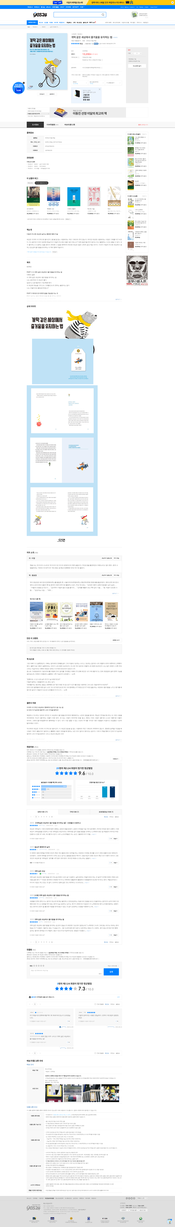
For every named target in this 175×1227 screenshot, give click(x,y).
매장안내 (61, 22)
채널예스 (69, 22)
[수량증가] (141, 53)
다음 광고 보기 (147, 17)
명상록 (137, 181)
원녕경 (77, 40)
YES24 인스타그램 (134, 1198)
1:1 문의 (68, 1114)
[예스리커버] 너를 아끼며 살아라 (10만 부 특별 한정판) (140, 160)
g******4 (63, 1027)
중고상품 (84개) (93, 82)
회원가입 (126, 7)
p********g (63, 1048)
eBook (74, 82)
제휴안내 (81, 1198)
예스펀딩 (79, 22)
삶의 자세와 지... (54, 27)
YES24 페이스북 (129, 1198)
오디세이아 (30, 209)
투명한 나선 (50, 209)
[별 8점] (41, 965)
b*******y (42, 825)
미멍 (72, 40)
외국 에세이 (42, 166)
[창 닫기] (99, 89)
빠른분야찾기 (32, 22)
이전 (33, 816)
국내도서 (35, 27)
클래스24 (85, 22)
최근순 (106, 817)
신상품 (46, 22)
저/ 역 (76, 40)
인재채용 (35, 1198)
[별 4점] (36, 965)
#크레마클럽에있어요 (41, 183)
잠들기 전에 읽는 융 (96, 624)
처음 (31, 816)
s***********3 (43, 849)
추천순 (111, 817)
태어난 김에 (86, 95)
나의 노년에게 (139, 209)
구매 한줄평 (100, 1004)
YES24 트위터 (132, 1198)
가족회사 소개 (142, 1198)
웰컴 (29, 27)
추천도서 (139, 22)
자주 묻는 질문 (133, 1210)
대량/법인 (145, 22)
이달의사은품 (125, 22)
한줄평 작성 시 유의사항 (118, 966)
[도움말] (78, 57)
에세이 (44, 27)
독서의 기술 (91, 209)
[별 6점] (39, 965)
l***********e (111, 1027)
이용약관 (41, 1198)
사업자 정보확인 (81, 1209)
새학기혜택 (108, 22)
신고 (56, 825)
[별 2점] (34, 965)
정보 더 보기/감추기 (84, 44)
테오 (109, 209)
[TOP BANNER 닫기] (172, 2)
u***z (41, 922)
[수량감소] (132, 53)
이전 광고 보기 (146, 17)
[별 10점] (43, 965)
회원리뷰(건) (89, 43)
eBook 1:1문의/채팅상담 (139, 1207)
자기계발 (36, 168)
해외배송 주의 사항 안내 (137, 59)
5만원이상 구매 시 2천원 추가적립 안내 (102, 60)
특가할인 (132, 22)
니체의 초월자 (71, 209)
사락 (74, 22)
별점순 (117, 817)
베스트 (41, 22)
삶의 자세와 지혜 (44, 164)
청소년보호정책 (59, 1198)
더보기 (144, 134)
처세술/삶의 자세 (45, 168)
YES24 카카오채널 (127, 1198)
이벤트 (51, 22)
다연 (83, 40)
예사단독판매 (116, 22)
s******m (44, 873)
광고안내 (75, 1198)
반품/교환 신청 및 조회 (59, 1114)
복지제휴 (87, 1198)
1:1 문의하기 (124, 1210)
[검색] (103, 14)
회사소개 (29, 1198)
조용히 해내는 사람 (140, 242)
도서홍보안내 (68, 1198)
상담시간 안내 (143, 1210)
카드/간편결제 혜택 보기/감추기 (101, 68)
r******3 (42, 898)
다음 (49, 816)
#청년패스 (30, 183)
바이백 (56, 22)
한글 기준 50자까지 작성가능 (39, 970)
